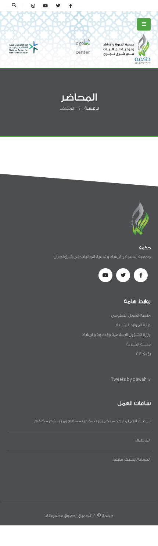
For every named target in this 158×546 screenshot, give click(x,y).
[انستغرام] (33, 5)
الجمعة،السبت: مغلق (132, 459)
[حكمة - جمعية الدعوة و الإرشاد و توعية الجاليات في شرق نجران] (127, 48)
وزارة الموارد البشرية (133, 325)
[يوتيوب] (45, 5)
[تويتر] (58, 5)
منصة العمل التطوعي (131, 315)
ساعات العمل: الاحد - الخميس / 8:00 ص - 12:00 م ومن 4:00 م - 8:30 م (93, 421)
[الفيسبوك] (70, 5)
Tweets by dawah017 (131, 379)
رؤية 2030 (143, 353)
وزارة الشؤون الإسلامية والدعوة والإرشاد (116, 334)
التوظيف (143, 440)
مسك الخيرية (138, 344)
